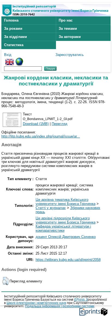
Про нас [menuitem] (66, 20)
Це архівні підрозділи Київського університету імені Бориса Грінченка (65, 220)
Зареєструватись (69, 55)
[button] (5, 281)
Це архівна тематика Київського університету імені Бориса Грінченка (65, 202)
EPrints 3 (81, 299)
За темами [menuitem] (68, 28)
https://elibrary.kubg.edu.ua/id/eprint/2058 (68, 260)
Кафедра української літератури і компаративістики (63, 228)
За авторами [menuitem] (70, 37)
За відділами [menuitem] (15, 37)
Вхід (7, 55)
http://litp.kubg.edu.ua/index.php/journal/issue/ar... (40, 136)
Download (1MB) (36, 124)
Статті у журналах (51, 208)
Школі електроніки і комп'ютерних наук (36, 303)
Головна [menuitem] (11, 20)
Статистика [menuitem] (13, 45)
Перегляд (59, 124)
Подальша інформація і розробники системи (59, 306)
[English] (9, 60)
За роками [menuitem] (13, 28)
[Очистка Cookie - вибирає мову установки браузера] (19, 60)
